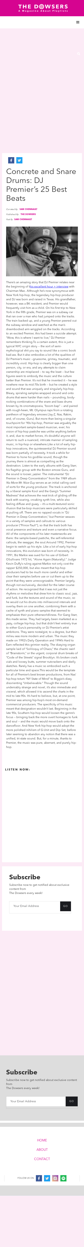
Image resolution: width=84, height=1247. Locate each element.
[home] (42, 8)
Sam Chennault (28, 209)
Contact (42, 1159)
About (42, 1150)
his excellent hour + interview (49, 286)
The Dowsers (28, 214)
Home (42, 1140)
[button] (42, 22)
